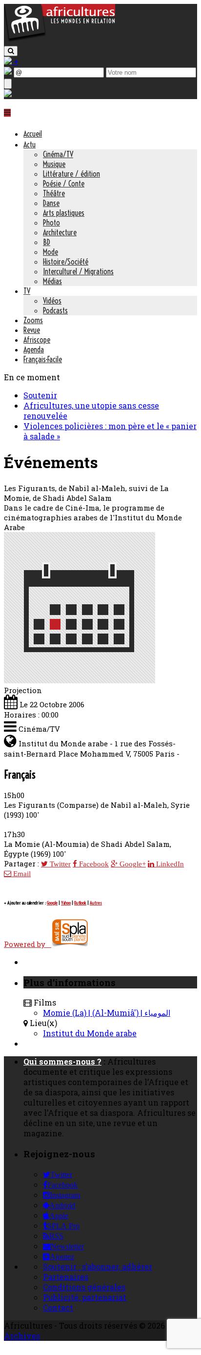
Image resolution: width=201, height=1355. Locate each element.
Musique (54, 164)
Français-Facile (42, 359)
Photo (51, 222)
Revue (31, 330)
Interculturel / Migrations (78, 271)
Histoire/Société (65, 262)
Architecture (60, 232)
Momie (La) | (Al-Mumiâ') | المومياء (106, 1012)
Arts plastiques (63, 213)
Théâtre (54, 193)
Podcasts (55, 310)
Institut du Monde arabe (90, 1033)
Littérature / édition (71, 174)
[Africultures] (59, 40)
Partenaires (65, 1277)
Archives (22, 1336)
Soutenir (40, 395)
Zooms (33, 320)
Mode (50, 252)
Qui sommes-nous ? (62, 1061)
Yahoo (66, 903)
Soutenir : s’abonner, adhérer (97, 1266)
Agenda (33, 349)
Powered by (27, 944)
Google (52, 903)
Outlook (80, 903)
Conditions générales (84, 1287)
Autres (96, 903)
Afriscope (36, 340)
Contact (58, 1307)
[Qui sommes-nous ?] (8, 94)
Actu (29, 144)
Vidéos (52, 301)
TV (26, 291)
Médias (52, 281)
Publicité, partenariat (84, 1297)
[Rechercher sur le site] (11, 51)
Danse (51, 203)
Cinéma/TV (58, 154)
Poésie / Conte (63, 183)
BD (46, 242)
